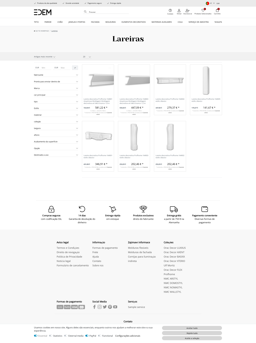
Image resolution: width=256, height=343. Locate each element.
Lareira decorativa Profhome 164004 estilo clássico (170, 100)
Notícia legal (64, 261)
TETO (36, 22)
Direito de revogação (68, 252)
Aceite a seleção (192, 338)
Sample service (136, 307)
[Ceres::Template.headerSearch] (85, 12)
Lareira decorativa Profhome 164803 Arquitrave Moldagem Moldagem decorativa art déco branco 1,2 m (134, 101)
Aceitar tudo (192, 328)
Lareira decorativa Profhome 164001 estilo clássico (98, 156)
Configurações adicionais (127, 335)
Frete (95, 252)
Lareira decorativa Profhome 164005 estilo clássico (206, 100)
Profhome (169, 274)
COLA (180, 22)
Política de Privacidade (69, 256)
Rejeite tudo (192, 333)
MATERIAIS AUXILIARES (162, 22)
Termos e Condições (68, 247)
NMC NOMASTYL (173, 287)
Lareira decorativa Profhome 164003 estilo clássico (134, 156)
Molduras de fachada (140, 252)
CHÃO (60, 22)
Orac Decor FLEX (173, 269)
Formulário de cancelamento (73, 265)
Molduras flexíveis (138, 247)
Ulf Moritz (169, 265)
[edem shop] (43, 12)
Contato (96, 261)
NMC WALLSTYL (172, 291)
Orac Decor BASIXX (174, 256)
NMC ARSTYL (171, 278)
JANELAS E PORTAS (77, 22)
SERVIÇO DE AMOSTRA (199, 22)
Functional (107, 335)
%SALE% (218, 22)
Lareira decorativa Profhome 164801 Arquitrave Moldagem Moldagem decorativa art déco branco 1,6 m (98, 101)
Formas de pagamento (105, 247)
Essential (42, 335)
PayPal (92, 335)
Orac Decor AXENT (174, 252)
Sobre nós (97, 265)
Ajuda (95, 256)
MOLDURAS (110, 22)
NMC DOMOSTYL (173, 283)
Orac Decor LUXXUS (175, 247)
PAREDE (48, 22)
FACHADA (95, 22)
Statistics (57, 335)
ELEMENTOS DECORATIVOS (134, 22)
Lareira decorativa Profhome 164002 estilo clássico (170, 156)
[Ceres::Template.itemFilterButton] (75, 67)
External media (75, 335)
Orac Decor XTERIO (174, 261)
